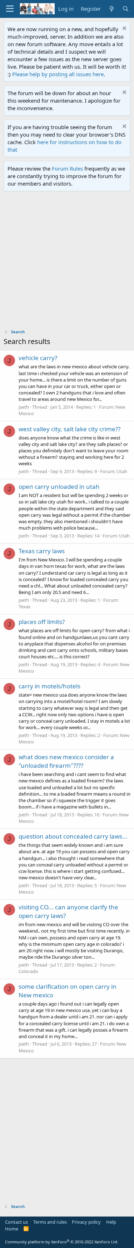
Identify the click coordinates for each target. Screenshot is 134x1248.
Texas (24, 606)
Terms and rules (50, 1222)
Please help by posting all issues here (58, 74)
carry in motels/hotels (49, 686)
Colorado (28, 971)
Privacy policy (86, 1222)
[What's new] (111, 8)
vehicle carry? (38, 358)
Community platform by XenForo (61, 1241)
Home (11, 1228)
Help (111, 1222)
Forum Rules (67, 168)
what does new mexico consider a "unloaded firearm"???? (66, 761)
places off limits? (42, 622)
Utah (121, 471)
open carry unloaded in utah (59, 486)
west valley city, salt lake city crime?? (69, 429)
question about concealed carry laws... (73, 836)
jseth (24, 407)
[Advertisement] (67, 262)
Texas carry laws (42, 551)
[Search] (126, 8)
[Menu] (9, 9)
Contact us (16, 1222)
